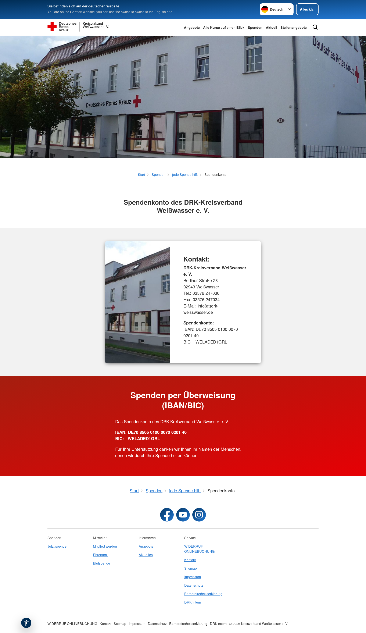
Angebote (192, 27)
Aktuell (271, 27)
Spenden (255, 27)
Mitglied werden (105, 546)
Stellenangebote (293, 27)
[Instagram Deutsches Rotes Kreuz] (199, 515)
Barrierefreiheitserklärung (203, 593)
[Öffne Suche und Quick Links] (315, 27)
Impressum (192, 576)
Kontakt (190, 559)
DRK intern (192, 602)
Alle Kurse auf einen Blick (223, 27)
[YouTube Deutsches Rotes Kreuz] (183, 515)
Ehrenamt (100, 554)
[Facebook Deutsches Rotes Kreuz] (167, 515)
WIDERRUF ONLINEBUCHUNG (199, 549)
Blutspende (101, 563)
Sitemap (190, 568)
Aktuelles (146, 554)
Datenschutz (193, 585)
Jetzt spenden (57, 546)
